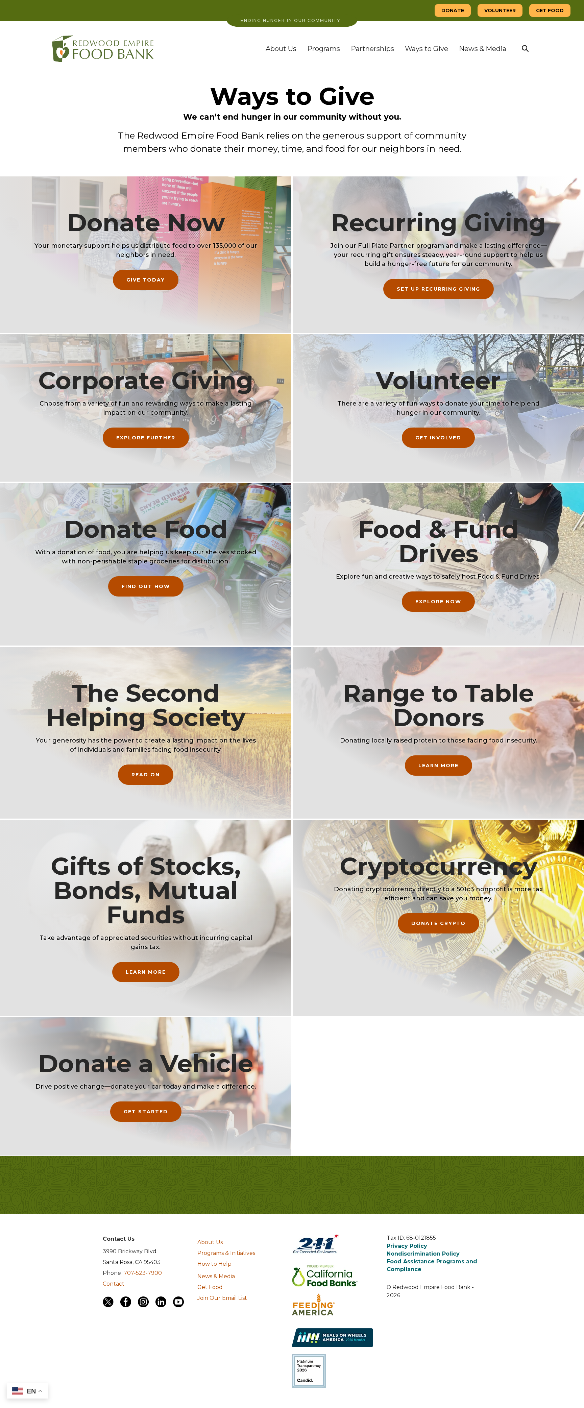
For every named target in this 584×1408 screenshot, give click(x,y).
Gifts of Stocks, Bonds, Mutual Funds (146, 890)
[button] (525, 48)
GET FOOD (550, 10)
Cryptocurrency (438, 866)
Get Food (210, 1287)
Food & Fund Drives (438, 541)
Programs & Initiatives (226, 1253)
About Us (281, 49)
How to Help (214, 1264)
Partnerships (372, 49)
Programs (323, 49)
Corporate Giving (145, 380)
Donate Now (146, 222)
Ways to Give (426, 49)
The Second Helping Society (145, 705)
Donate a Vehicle (145, 1063)
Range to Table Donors (438, 705)
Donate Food (146, 529)
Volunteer (438, 380)
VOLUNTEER (500, 10)
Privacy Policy (407, 1246)
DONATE (452, 10)
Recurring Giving (438, 222)
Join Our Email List (222, 1298)
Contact (113, 1284)
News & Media (482, 49)
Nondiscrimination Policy (423, 1254)
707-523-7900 (143, 1273)
